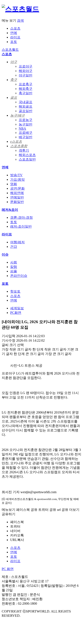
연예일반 (17, 197)
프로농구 (25, 120)
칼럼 (13, 267)
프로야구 (25, 66)
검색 (20, 20)
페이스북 (17, 522)
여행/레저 (17, 242)
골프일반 (25, 111)
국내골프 (25, 102)
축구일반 (25, 93)
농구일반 (25, 124)
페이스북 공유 (26, 509)
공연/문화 (17, 188)
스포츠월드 (10, 49)
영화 (13, 184)
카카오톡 (17, 535)
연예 (13, 33)
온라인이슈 (18, 275)
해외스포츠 (27, 155)
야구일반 (25, 75)
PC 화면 (8, 569)
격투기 (24, 150)
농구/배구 (17, 115)
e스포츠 (16, 141)
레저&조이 (10, 209)
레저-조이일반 (21, 226)
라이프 (15, 37)
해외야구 (25, 71)
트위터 (15, 526)
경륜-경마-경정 (21, 217)
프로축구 (25, 84)
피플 (13, 271)
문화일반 (17, 202)
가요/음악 (17, 179)
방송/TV (16, 175)
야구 (13, 62)
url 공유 (62, 509)
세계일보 (17, 308)
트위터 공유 (47, 509)
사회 (13, 262)
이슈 (5, 254)
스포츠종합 (18, 146)
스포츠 (15, 28)
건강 (13, 246)
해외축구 (25, 88)
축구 (13, 80)
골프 (13, 97)
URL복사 (17, 540)
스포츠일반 (27, 159)
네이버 (15, 531)
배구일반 (25, 137)
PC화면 (15, 312)
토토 (13, 222)
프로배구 (25, 132)
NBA (22, 128)
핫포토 (15, 291)
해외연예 (17, 193)
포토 (13, 42)
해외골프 (25, 106)
